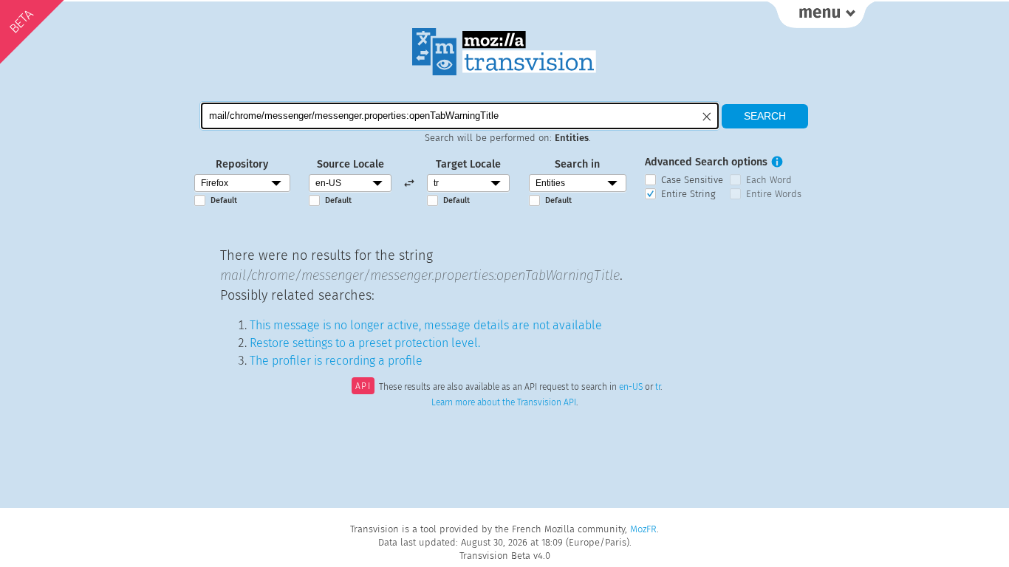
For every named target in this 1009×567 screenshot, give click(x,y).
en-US (631, 387)
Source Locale (350, 164)
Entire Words (773, 193)
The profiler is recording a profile (336, 361)
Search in (577, 164)
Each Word (769, 179)
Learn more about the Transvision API (503, 402)
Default (224, 200)
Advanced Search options (706, 162)
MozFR (643, 529)
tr (657, 387)
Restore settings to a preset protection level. (365, 343)
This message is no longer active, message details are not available (426, 325)
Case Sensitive (692, 179)
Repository (242, 164)
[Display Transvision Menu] (821, 14)
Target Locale (468, 164)
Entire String (688, 193)
